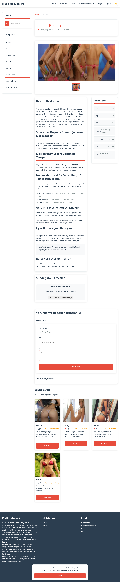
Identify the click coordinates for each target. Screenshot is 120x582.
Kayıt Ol (108, 4)
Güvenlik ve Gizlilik (87, 529)
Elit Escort (9, 49)
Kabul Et (60, 575)
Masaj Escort (10, 75)
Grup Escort (10, 62)
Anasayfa (53, 4)
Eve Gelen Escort (12, 87)
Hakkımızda (63, 4)
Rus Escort (10, 42)
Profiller (73, 4)
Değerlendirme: (44, 328)
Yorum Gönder (76, 367)
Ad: (40, 338)
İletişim (100, 4)
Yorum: (41, 348)
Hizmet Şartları (86, 532)
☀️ (116, 4)
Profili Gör (47, 446)
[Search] (7, 23)
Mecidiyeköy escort (13, 3)
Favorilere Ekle (107, 30)
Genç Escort (10, 68)
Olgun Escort (10, 55)
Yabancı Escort (11, 81)
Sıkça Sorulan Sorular (86, 4)
